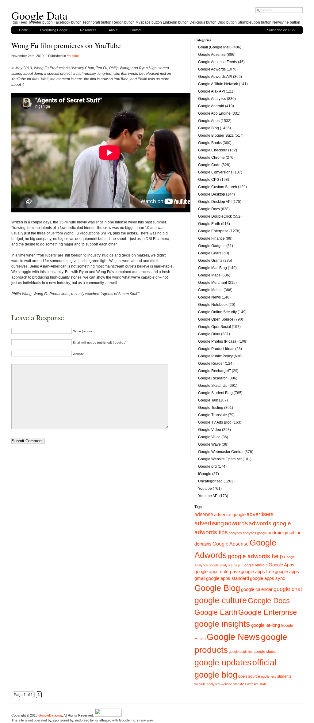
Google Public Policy (215, 356)
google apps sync (267, 578)
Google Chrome (211, 157)
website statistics (233, 684)
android (275, 532)
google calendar (257, 589)
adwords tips (211, 532)
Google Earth (209, 224)
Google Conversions (215, 172)
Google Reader (211, 363)
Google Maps (209, 275)
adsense (203, 514)
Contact (135, 30)
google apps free (257, 571)
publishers (268, 676)
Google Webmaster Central (220, 452)
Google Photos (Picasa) (218, 341)
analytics (235, 533)
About (113, 30)
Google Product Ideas (216, 349)
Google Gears (209, 253)
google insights (222, 624)
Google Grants (210, 260)
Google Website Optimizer (220, 459)
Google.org (207, 466)
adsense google (230, 514)
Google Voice (209, 437)
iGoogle (204, 474)
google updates (222, 662)
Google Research (213, 378)
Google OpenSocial (214, 327)
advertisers (260, 514)
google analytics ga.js (225, 565)
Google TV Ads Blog (215, 422)
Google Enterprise (213, 231)
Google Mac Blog (212, 268)
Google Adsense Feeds (217, 62)
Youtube (73, 56)
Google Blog (208, 128)
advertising (209, 523)
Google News (209, 297)
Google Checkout (212, 150)
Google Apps (209, 121)
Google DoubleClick (215, 216)
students (284, 676)
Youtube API (208, 496)
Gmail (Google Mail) (215, 47)
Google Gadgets (211, 246)
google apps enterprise (217, 571)
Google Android (211, 106)
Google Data (39, 15)
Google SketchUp (213, 385)
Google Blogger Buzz (216, 135)
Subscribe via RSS (281, 30)
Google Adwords (212, 69)
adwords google (270, 523)
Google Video (209, 430)
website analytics (207, 684)
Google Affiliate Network (218, 84)
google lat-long (265, 625)
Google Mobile (210, 290)
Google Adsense (212, 54)
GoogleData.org (50, 715)
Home (23, 30)
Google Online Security (217, 312)
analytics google (255, 533)
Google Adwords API (215, 76)
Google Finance (211, 238)
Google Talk (208, 400)
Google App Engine (214, 113)
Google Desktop (211, 194)
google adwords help (255, 556)
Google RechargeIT (214, 371)
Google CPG (208, 179)
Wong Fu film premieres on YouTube (66, 45)
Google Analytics (212, 99)
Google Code (209, 165)
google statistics (241, 651)
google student (266, 651)
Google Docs (209, 209)
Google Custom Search (217, 187)
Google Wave (209, 444)
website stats (257, 684)
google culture (220, 600)
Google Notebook (213, 305)
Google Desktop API (215, 202)
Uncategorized (210, 481)
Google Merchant (212, 282)
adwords (236, 523)
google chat (288, 589)
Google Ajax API (211, 91)
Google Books (210, 143)
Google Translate (212, 415)
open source (249, 676)
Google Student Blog (215, 393)
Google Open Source (215, 319)
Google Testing (210, 407)
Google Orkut (209, 334)
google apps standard (227, 578)
